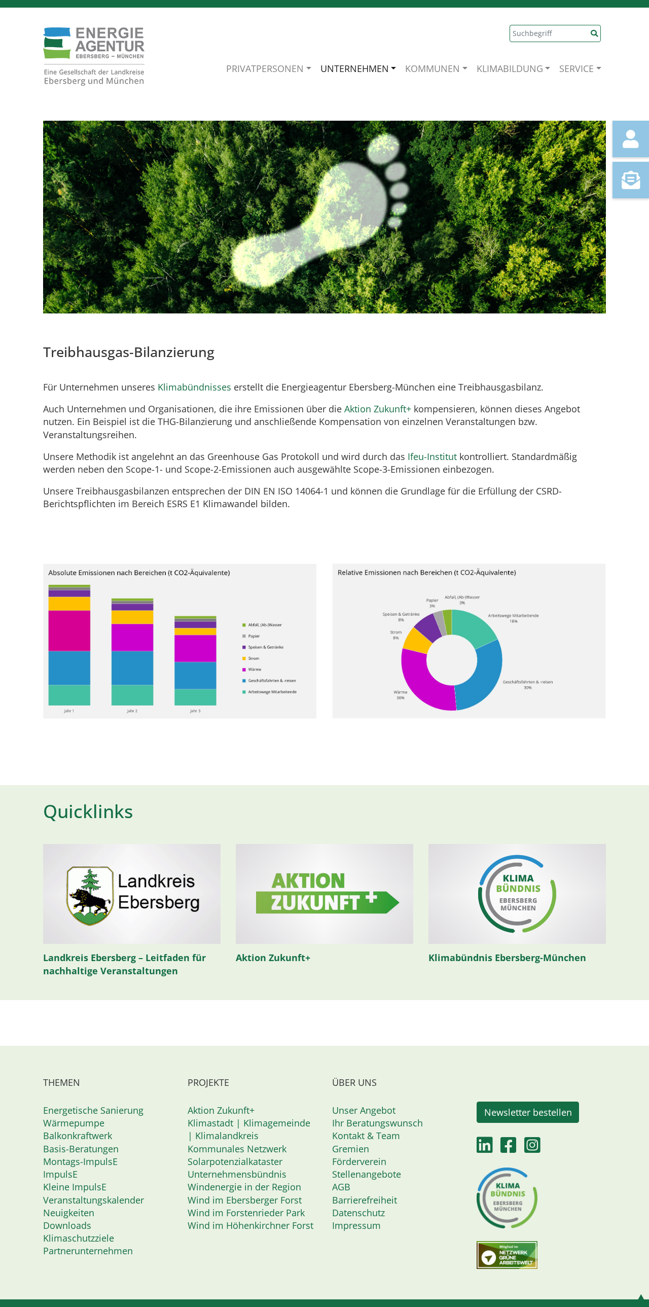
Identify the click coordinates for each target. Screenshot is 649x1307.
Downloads (67, 1225)
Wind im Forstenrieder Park (246, 1213)
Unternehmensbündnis (237, 1174)
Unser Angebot (363, 1110)
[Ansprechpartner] (630, 139)
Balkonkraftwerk (77, 1135)
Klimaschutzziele (78, 1238)
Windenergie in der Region (244, 1187)
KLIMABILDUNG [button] (510, 68)
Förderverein (359, 1161)
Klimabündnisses (194, 387)
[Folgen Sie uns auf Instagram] (532, 1148)
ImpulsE (60, 1174)
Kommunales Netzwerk (237, 1149)
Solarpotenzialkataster (235, 1161)
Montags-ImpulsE (80, 1161)
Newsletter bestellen (528, 1112)
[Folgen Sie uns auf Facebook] (508, 1148)
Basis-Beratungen (81, 1149)
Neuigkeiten (68, 1213)
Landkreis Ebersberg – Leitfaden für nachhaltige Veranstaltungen (124, 963)
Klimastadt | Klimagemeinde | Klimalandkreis (249, 1129)
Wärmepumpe (73, 1123)
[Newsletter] (630, 180)
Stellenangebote (366, 1174)
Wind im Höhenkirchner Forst (250, 1225)
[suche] (594, 33)
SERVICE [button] (576, 68)
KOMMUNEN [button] (432, 68)
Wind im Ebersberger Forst (245, 1200)
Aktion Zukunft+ (377, 409)
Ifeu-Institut (432, 456)
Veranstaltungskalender (93, 1200)
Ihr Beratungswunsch (377, 1123)
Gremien (350, 1149)
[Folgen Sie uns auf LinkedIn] (485, 1148)
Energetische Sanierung (93, 1110)
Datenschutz (358, 1213)
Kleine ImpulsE (74, 1187)
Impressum (356, 1225)
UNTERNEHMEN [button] (354, 68)
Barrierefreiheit (364, 1200)
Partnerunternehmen (88, 1251)
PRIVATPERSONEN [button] (265, 68)
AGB (341, 1187)
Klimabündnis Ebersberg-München (507, 957)
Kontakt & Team (366, 1135)
